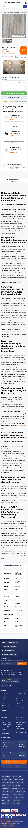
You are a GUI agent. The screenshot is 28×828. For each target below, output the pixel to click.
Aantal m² (4, 79)
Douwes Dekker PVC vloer (8, 782)
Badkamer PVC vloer (21, 732)
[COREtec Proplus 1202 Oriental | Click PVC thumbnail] (4, 41)
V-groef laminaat (20, 717)
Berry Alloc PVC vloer (7, 794)
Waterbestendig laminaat (20, 725)
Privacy (18, 696)
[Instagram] (6, 685)
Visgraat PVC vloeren (7, 727)
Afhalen (4, 703)
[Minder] (11, 123)
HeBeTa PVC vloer (6, 785)
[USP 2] (13, 181)
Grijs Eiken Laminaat (21, 722)
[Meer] (17, 123)
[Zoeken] (25, 6)
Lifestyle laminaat (17, 800)
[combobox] (12, 6)
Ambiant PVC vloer (6, 776)
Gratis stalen (5, 693)
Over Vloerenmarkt (20, 693)
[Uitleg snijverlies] (25, 86)
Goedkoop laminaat (21, 719)
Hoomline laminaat (6, 800)
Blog (17, 698)
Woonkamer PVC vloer (20, 729)
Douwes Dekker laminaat (7, 791)
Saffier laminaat (5, 803)
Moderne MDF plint (15, 115)
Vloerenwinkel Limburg (19, 707)
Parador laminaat (15, 803)
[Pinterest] (10, 685)
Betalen (4, 707)
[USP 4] (15, 181)
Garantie (4, 710)
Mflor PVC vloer (16, 785)
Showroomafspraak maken (15, 761)
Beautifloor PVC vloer (7, 797)
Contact (4, 696)
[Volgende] (24, 137)
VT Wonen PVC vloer (6, 779)
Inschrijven (21, 663)
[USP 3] (14, 181)
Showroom (5, 698)
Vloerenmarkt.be (20, 700)
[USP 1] (11, 181)
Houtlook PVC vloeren (5, 730)
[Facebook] (2, 685)
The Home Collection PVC (18, 788)
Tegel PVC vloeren (6, 724)
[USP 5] (16, 181)
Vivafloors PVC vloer (18, 779)
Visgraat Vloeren (6, 722)
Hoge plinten (5, 719)
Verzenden (5, 700)
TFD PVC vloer (20, 782)
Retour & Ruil (5, 705)
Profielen (4, 717)
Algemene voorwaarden (19, 703)
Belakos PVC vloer (17, 776)
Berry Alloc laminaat (20, 791)
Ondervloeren (5, 733)
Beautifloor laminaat (18, 794)
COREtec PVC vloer (18, 797)
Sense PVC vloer (6, 788)
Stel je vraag (15, 766)
